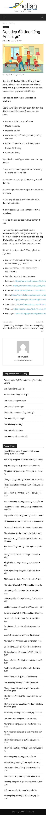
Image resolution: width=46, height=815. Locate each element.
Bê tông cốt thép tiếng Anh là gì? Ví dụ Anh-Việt (23, 527)
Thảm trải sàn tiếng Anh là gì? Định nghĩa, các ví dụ (23, 749)
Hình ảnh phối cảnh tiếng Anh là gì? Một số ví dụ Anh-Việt (23, 508)
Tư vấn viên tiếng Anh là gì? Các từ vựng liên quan (22, 627)
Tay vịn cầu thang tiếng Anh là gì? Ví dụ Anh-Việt (23, 515)
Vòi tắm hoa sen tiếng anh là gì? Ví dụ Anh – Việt (23, 607)
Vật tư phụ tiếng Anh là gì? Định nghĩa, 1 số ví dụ (23, 501)
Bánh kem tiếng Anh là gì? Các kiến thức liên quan (22, 669)
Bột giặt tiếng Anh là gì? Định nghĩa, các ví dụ (22, 762)
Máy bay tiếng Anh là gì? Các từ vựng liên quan (23, 641)
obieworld (6, 41)
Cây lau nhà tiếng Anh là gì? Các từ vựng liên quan (22, 769)
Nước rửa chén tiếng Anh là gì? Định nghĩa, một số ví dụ (23, 733)
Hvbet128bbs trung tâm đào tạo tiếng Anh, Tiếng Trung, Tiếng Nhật (21, 452)
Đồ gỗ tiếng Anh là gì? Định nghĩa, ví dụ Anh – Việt (22, 564)
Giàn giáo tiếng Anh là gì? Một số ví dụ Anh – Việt (23, 480)
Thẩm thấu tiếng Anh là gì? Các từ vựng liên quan (21, 741)
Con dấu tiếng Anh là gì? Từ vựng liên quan (21, 683)
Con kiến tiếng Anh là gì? (14, 407)
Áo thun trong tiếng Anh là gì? (16, 395)
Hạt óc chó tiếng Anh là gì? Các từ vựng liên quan (21, 619)
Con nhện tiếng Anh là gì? (14, 419)
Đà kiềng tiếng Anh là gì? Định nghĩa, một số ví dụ (23, 613)
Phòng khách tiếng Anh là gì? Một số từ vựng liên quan (23, 486)
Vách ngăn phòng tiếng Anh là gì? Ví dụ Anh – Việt (22, 572)
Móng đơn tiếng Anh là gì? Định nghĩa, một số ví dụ (23, 472)
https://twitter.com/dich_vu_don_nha (29, 285)
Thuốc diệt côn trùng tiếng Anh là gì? (19, 413)
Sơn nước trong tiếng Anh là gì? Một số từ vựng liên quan (23, 540)
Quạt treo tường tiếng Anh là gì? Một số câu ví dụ (33, 328)
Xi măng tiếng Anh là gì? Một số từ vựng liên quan (21, 797)
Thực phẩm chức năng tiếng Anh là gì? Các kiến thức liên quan (23, 705)
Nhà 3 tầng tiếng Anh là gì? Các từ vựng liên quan (21, 591)
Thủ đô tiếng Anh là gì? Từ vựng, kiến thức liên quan (22, 697)
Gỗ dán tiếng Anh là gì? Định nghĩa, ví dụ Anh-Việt (23, 521)
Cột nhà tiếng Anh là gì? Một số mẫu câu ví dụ (13, 326)
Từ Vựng (12, 23)
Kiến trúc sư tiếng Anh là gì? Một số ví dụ (20, 790)
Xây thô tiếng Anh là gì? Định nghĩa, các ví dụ (22, 466)
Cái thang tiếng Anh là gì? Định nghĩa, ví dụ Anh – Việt (23, 599)
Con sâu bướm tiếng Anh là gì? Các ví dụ (20, 719)
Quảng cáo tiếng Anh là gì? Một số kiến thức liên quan (23, 661)
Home (5, 23)
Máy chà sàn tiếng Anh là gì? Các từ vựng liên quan (22, 725)
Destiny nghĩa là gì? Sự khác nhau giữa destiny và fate (23, 381)
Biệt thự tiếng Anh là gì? (14, 430)
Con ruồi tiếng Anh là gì (13, 424)
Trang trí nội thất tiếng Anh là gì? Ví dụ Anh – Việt (22, 556)
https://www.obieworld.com (23, 360)
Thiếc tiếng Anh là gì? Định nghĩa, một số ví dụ (22, 579)
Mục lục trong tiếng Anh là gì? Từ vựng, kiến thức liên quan (21, 689)
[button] (42, 17)
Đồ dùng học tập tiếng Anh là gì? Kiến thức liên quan (23, 653)
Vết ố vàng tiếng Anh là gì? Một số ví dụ (20, 757)
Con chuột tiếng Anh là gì (14, 389)
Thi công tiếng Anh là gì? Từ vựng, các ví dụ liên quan (23, 783)
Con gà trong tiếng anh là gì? (15, 436)
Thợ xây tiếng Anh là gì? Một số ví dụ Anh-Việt (22, 533)
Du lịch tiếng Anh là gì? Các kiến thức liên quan (22, 647)
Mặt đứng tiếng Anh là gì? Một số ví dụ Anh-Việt (23, 460)
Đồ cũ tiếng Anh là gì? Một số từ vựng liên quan (23, 713)
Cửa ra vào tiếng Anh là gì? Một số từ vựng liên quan (23, 494)
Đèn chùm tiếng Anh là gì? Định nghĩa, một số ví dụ (23, 548)
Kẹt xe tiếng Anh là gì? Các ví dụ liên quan (20, 677)
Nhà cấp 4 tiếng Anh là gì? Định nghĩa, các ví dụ (23, 585)
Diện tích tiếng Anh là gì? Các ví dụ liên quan (21, 635)
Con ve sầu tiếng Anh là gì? (15, 401)
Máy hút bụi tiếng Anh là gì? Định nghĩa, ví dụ (22, 776)
